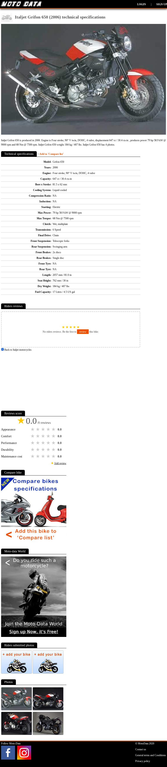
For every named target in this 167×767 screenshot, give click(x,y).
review (82, 331)
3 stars (43, 429)
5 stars (54, 429)
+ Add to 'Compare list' (50, 154)
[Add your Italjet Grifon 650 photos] (17, 672)
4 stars (48, 429)
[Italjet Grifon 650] (17, 709)
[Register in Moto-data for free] (33, 636)
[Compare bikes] (33, 542)
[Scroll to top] (155, 751)
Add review (60, 463)
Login (141, 4)
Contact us (140, 749)
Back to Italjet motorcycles (18, 349)
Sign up (161, 4)
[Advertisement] (33, 379)
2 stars (38, 429)
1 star (33, 429)
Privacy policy (142, 761)
